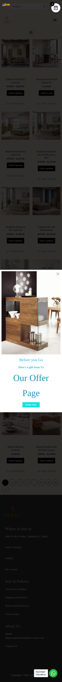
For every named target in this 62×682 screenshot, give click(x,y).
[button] (58, 274)
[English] (4, 4)
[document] (31, 341)
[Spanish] (8, 4)
